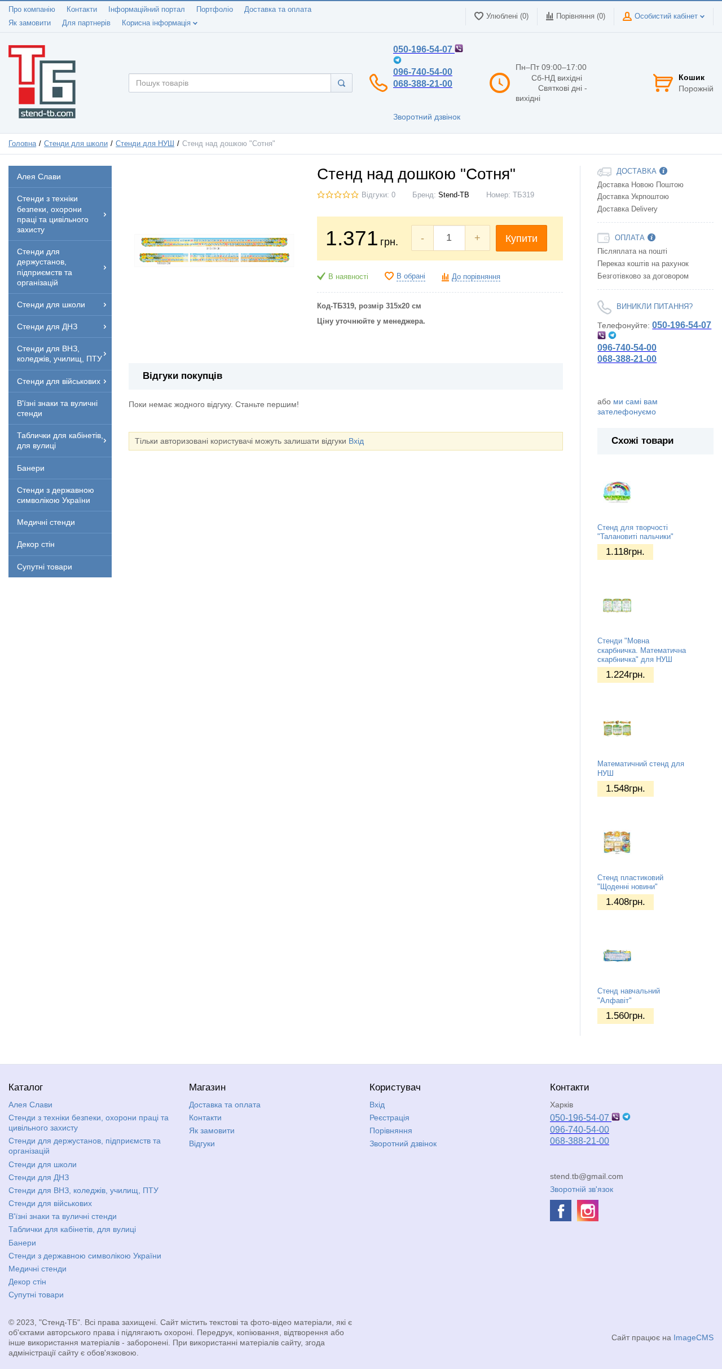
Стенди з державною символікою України (84, 1255)
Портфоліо (214, 10)
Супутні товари (36, 1294)
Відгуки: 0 (378, 195)
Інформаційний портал (146, 10)
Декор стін (27, 1281)
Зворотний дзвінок (426, 116)
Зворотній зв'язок (581, 1189)
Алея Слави (30, 1104)
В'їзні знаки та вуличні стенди (62, 1216)
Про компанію (31, 10)
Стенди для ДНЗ (38, 1177)
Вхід (356, 440)
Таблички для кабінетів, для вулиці (72, 1229)
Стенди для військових (50, 1203)
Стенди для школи (76, 144)
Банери (22, 1242)
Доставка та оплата (277, 10)
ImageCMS (693, 1337)
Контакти (82, 10)
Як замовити (29, 23)
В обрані (411, 276)
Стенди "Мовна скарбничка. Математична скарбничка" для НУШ (641, 650)
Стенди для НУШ (145, 144)
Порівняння (390, 1130)
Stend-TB (453, 195)
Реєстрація (389, 1117)
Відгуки (202, 1143)
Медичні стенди (37, 1268)
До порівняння (476, 277)
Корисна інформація (157, 23)
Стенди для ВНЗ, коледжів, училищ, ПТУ (83, 1190)
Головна (22, 144)
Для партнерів (86, 23)
